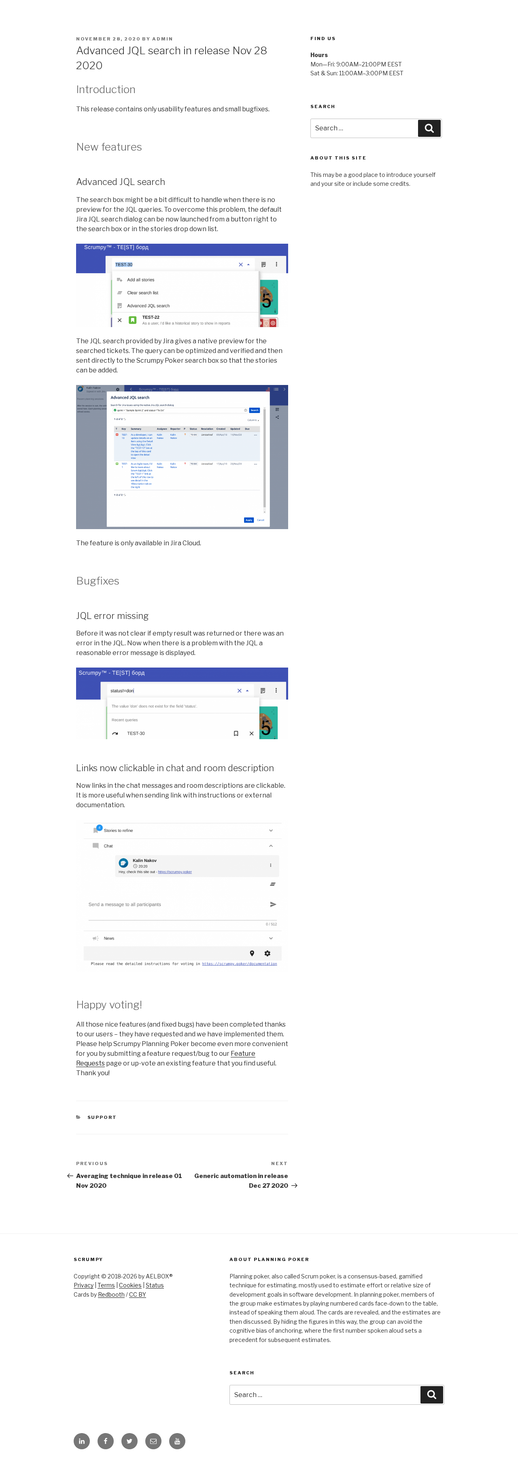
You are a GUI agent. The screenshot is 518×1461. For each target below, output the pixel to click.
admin (162, 39)
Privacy (83, 1285)
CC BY (137, 1294)
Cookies (130, 1285)
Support (102, 1117)
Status (155, 1285)
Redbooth (111, 1294)
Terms (106, 1285)
